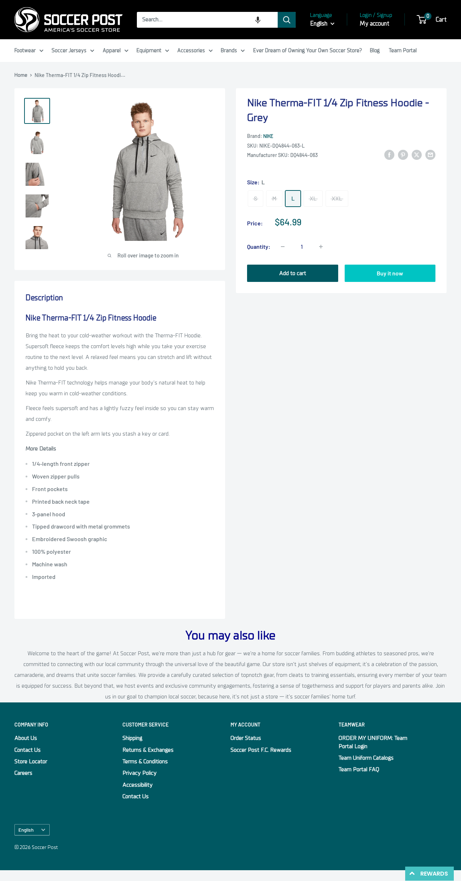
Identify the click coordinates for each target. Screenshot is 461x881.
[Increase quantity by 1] (320, 246)
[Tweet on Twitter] (417, 154)
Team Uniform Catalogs (366, 758)
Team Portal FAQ (359, 769)
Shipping (132, 738)
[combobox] (207, 20)
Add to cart (292, 273)
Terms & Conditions (145, 761)
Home (20, 75)
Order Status (245, 738)
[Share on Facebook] (389, 154)
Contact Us (27, 750)
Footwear (25, 50)
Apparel (112, 50)
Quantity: (258, 246)
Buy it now (390, 273)
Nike (268, 136)
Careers (23, 773)
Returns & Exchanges (148, 750)
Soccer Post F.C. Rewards (260, 750)
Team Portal (403, 50)
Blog (375, 50)
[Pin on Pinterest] (403, 154)
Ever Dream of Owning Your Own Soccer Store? (307, 50)
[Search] (287, 20)
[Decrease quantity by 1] (282, 246)
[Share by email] (430, 154)
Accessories (191, 50)
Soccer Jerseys (69, 50)
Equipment (148, 50)
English (25, 830)
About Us (25, 738)
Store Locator (30, 761)
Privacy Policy (139, 773)
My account (374, 23)
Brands (229, 50)
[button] (258, 20)
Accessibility (137, 785)
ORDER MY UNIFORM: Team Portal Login (373, 742)
